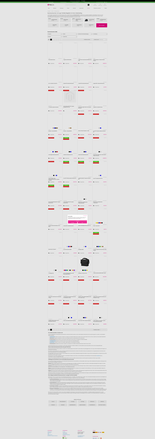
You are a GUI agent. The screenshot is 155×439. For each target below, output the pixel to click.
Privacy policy (85, 215)
